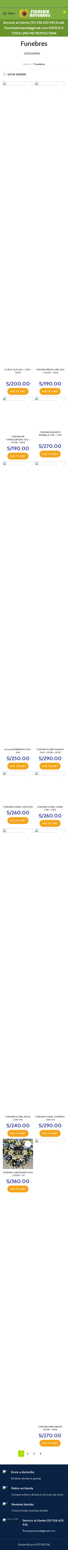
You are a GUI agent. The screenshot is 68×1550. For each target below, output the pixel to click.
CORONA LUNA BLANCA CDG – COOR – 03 (18, 1174)
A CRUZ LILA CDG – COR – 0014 (18, 371)
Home (27, 64)
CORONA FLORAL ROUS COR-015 (18, 1118)
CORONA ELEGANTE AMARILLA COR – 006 (50, 434)
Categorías (32, 53)
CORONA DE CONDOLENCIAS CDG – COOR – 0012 (18, 439)
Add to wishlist (28, 86)
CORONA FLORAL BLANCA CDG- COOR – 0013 (50, 751)
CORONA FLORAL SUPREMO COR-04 (50, 1118)
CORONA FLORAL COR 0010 (18, 806)
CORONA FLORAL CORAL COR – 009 (50, 808)
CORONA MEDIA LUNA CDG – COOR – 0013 (50, 371)
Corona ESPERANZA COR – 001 (18, 751)
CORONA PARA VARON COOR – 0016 (50, 1428)
